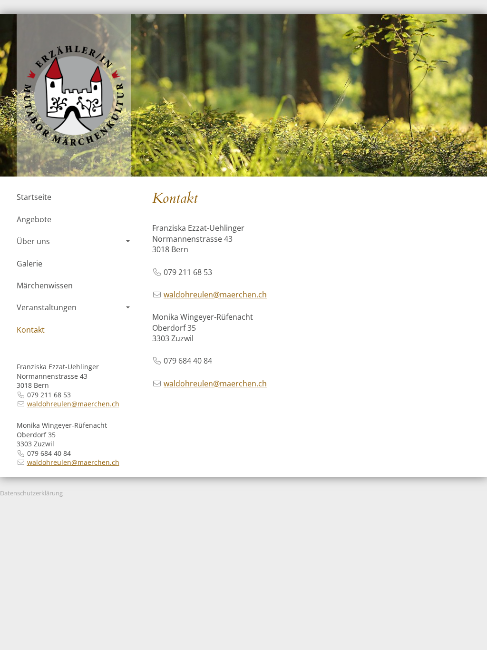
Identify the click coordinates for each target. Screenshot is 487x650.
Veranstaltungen (47, 307)
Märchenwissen (45, 285)
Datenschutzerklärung (31, 493)
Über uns (33, 241)
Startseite (34, 197)
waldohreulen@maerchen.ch (73, 403)
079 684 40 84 (49, 453)
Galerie (29, 263)
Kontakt (31, 330)
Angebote (34, 219)
